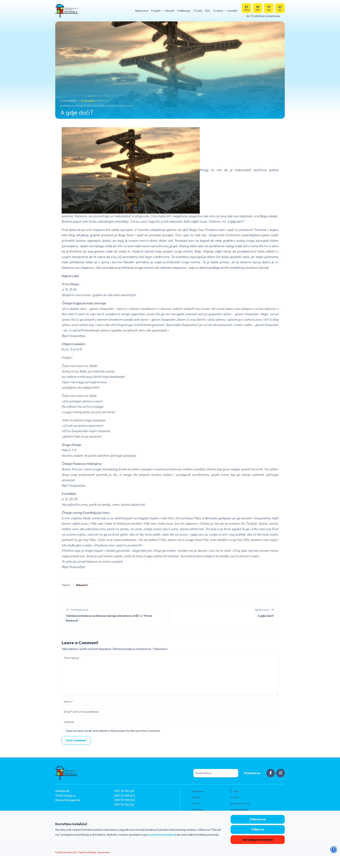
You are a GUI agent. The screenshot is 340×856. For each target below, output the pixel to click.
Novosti (169, 10)
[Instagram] (280, 773)
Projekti (155, 10)
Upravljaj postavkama (258, 839)
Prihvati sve (258, 819)
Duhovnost (81, 585)
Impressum (104, 852)
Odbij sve (257, 829)
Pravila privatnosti (240, 803)
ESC (207, 10)
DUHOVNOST (68, 100)
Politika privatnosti (65, 852)
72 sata (197, 10)
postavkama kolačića (162, 834)
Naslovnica (141, 10)
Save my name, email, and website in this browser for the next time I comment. (113, 731)
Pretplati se (252, 773)
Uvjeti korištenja (239, 809)
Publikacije (183, 10)
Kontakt (232, 10)
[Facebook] (270, 773)
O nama (218, 10)
